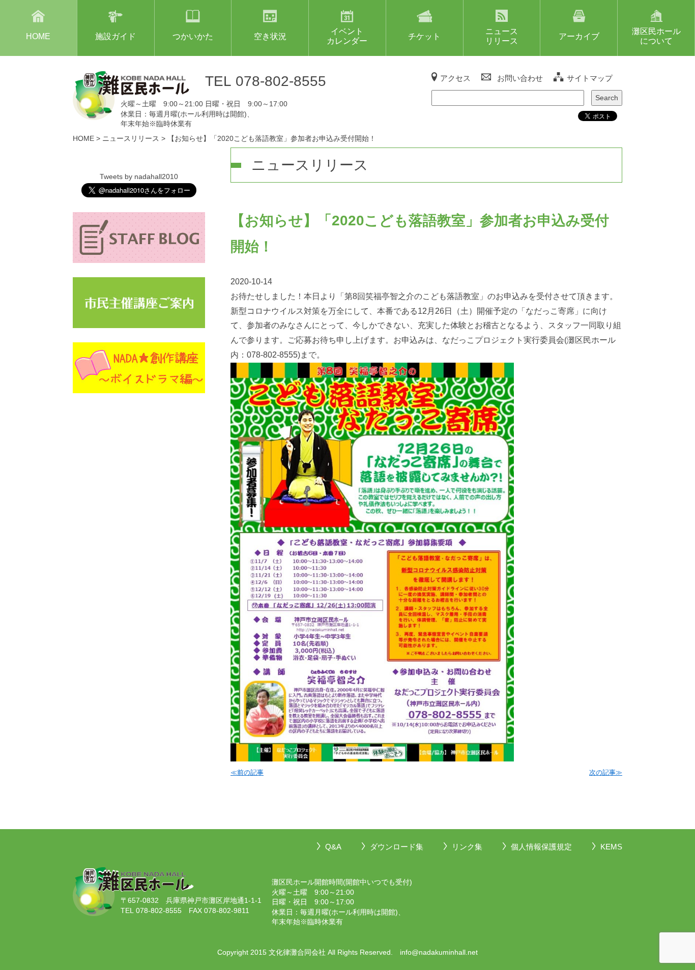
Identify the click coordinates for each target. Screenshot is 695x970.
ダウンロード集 (396, 846)
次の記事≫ (605, 772)
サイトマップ (590, 78)
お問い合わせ (520, 78)
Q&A (333, 846)
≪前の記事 (247, 772)
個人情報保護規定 (541, 846)
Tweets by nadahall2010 (139, 176)
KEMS (611, 846)
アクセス (455, 78)
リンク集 (467, 846)
